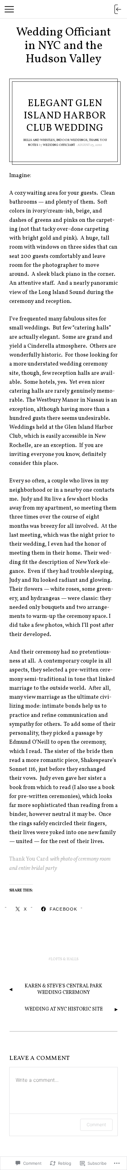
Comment (96, 1124)
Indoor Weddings (72, 140)
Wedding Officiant (59, 145)
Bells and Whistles (39, 140)
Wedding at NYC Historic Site (64, 1009)
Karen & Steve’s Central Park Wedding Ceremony (63, 989)
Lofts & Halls (65, 959)
